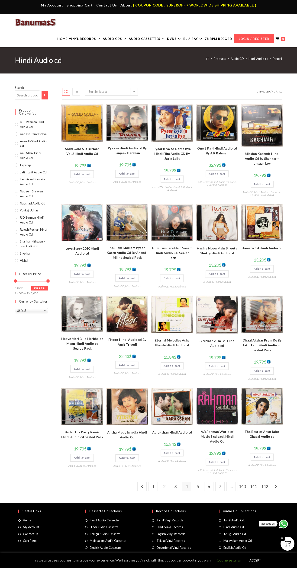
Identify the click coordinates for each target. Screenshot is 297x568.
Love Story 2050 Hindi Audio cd (82, 250)
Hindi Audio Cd (233, 527)
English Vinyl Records (171, 534)
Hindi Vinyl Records (170, 527)
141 (253, 486)
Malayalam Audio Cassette (108, 540)
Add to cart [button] (82, 174)
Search (19, 87)
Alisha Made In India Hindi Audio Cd (127, 434)
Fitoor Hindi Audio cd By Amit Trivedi (127, 342)
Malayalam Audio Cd (237, 540)
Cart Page (29, 540)
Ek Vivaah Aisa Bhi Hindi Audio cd (217, 343)
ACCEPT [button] (255, 560)
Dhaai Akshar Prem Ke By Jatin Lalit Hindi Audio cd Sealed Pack (262, 345)
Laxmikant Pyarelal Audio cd (32, 181)
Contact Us (106, 5)
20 (268, 91)
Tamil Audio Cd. (234, 520)
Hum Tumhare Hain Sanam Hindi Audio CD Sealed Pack (172, 253)
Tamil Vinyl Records (170, 520)
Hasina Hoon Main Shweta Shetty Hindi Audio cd (217, 250)
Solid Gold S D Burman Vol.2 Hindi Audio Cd (82, 151)
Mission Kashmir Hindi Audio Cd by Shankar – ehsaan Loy (262, 158)
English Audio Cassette (105, 547)
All (280, 91)
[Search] (44, 95)
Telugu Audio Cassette (105, 534)
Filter (39, 288)
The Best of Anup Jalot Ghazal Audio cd (262, 434)
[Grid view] (66, 92)
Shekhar (25, 253)
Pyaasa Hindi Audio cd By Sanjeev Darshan (127, 150)
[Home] (207, 59)
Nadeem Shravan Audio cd (31, 193)
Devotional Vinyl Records (174, 547)
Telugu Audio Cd (234, 534)
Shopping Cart (80, 5)
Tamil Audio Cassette (104, 520)
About (126, 5)
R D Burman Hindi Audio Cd (32, 220)
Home (27, 520)
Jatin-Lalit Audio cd (33, 172)
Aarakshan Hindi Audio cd (172, 432)
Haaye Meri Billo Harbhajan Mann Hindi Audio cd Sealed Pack (82, 343)
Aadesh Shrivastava (33, 134)
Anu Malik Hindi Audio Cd (30, 155)
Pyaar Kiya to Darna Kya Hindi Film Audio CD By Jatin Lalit (172, 153)
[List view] (76, 92)
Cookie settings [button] (229, 560)
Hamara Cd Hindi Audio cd (262, 248)
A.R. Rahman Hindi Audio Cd (213, 182)
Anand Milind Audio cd (33, 143)
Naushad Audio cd (32, 203)
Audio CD (73, 182)
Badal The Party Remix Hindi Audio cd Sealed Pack (82, 434)
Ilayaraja (26, 165)
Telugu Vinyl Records (171, 540)
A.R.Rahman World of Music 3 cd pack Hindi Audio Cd (217, 436)
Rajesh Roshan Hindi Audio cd (33, 232)
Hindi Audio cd (88, 182)
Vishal (24, 260)
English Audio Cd (234, 547)
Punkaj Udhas (29, 210)
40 (273, 91)
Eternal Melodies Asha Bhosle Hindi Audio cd (172, 342)
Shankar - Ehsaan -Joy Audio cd (266, 193)
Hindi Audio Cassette (104, 527)
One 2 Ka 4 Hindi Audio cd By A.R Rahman (217, 150)
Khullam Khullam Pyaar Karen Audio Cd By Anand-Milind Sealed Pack (127, 252)
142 (264, 486)
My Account (52, 5)
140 (242, 486)
